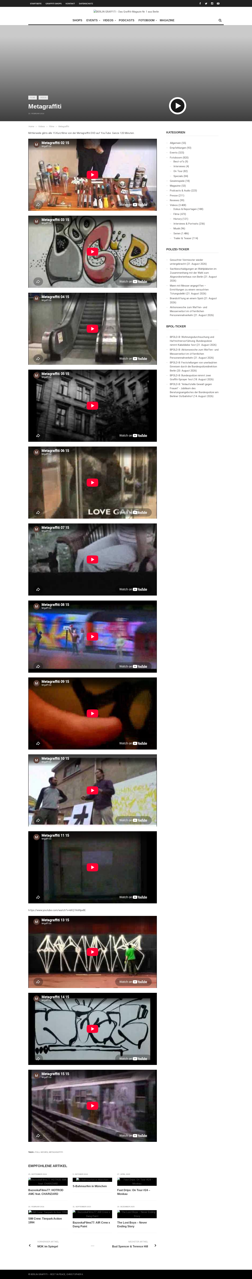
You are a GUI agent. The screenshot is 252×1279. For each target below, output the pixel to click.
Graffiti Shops (54, 4)
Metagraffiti (63, 126)
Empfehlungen (178, 147)
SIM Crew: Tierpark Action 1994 (45, 1220)
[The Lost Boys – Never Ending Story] (137, 1214)
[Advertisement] (126, 66)
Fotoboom (146, 20)
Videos (108, 20)
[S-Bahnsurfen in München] (92, 1180)
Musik (176, 228)
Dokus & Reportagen (185, 209)
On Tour (178, 171)
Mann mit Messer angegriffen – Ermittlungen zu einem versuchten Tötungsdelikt (189, 289)
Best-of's (178, 161)
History (177, 218)
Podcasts (126, 20)
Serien (177, 233)
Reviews (174, 200)
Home (31, 126)
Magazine (167, 20)
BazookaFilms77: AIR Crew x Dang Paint (91, 1224)
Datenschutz (86, 4)
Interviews (179, 166)
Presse (174, 195)
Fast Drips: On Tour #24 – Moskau (133, 1192)
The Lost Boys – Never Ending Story (132, 1224)
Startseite (35, 4)
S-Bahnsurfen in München (90, 1186)
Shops (77, 20)
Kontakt (70, 4)
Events (92, 20)
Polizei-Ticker (177, 249)
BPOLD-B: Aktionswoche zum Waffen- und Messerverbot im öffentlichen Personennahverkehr (194, 353)
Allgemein (175, 143)
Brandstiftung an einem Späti (186, 298)
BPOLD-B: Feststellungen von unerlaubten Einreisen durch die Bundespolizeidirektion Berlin (193, 366)
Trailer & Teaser (182, 238)
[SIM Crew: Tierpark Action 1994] (48, 1212)
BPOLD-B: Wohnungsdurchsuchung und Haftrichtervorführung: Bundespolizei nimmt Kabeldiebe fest (192, 341)
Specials (178, 176)
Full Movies (41, 1152)
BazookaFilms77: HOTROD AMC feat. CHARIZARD (45, 1192)
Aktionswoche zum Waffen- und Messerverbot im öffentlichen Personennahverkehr (188, 311)
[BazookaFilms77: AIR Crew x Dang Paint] (92, 1214)
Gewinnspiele (177, 180)
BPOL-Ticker (176, 326)
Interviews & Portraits (185, 223)
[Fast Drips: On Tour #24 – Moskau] (137, 1182)
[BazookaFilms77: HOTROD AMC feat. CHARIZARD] (48, 1182)
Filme (32, 98)
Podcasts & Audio (180, 190)
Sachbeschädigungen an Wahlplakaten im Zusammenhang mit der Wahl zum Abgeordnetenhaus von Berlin (193, 272)
